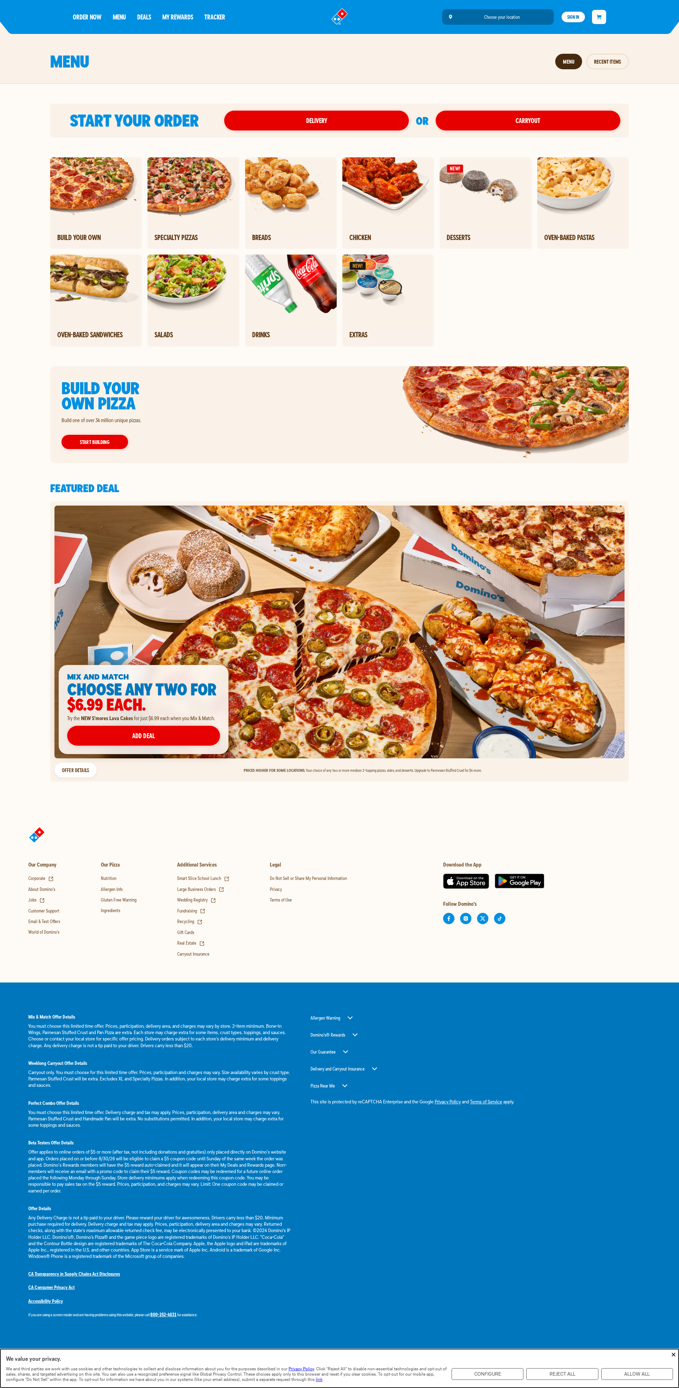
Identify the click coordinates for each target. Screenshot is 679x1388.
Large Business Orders (200, 889)
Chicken (360, 237)
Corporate (41, 878)
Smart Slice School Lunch (203, 878)
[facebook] (448, 918)
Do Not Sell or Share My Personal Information (308, 878)
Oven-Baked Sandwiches (90, 334)
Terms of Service (486, 1101)
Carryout (528, 120)
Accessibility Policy (45, 1301)
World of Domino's (43, 932)
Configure (487, 1374)
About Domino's (41, 889)
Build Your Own (79, 237)
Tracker (214, 16)
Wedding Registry (196, 900)
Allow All (637, 1374)
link (319, 1379)
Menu (119, 16)
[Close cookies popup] (673, 1355)
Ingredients (110, 910)
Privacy (276, 889)
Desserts (458, 237)
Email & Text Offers (44, 921)
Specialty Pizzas (176, 237)
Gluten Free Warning (119, 900)
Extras (358, 334)
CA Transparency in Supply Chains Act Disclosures (74, 1274)
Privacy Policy (448, 1101)
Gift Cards (185, 932)
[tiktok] (499, 918)
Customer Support (43, 911)
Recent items (607, 61)
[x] (482, 918)
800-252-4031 (163, 1314)
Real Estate (191, 943)
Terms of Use (281, 900)
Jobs (36, 900)
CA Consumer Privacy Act (51, 1287)
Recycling (190, 921)
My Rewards (177, 16)
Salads (164, 334)
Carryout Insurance (193, 954)
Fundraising (191, 911)
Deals (144, 16)
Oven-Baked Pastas (569, 237)
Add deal (143, 735)
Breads (261, 237)
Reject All (562, 1374)
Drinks (261, 334)
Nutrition (108, 878)
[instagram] (465, 918)
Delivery (316, 120)
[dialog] (339, 1368)
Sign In (573, 17)
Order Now (87, 16)
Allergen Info (112, 889)
